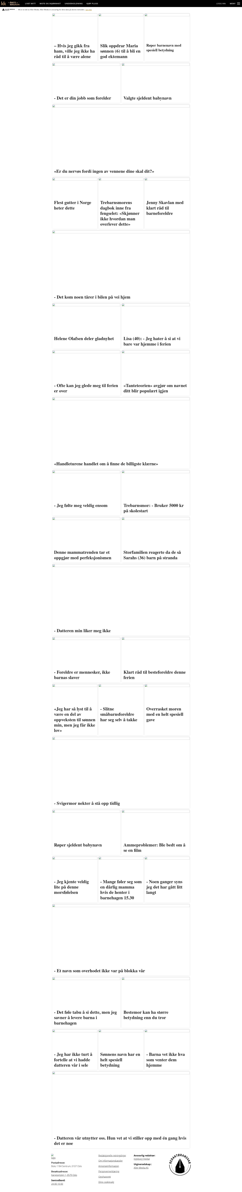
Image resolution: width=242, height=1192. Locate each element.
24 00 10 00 (57, 1183)
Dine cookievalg (106, 1182)
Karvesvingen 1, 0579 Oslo (64, 1175)
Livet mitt (30, 3)
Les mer (89, 9)
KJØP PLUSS (92, 3)
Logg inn (221, 3)
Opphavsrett (104, 1176)
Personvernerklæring (108, 1171)
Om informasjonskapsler (110, 1160)
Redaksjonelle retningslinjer (112, 1155)
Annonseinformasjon (108, 1166)
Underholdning (74, 3)
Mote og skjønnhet (50, 3)
